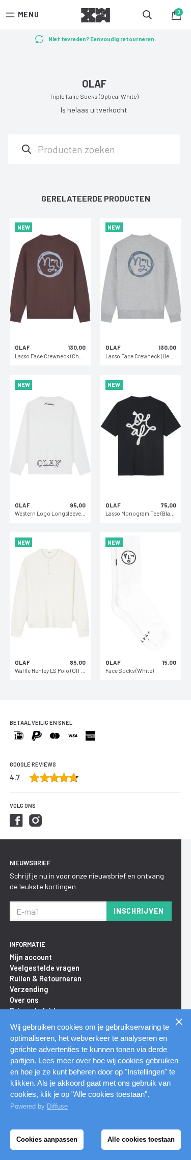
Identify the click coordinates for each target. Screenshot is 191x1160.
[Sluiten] (179, 1021)
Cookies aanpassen (46, 1139)
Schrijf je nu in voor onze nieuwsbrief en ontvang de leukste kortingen (87, 881)
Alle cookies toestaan (141, 1139)
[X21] (96, 16)
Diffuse (57, 1106)
